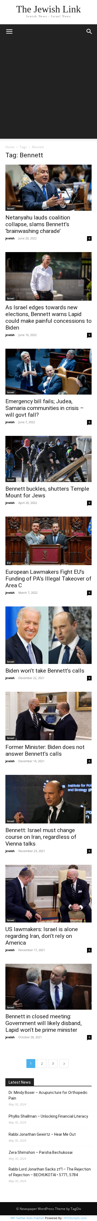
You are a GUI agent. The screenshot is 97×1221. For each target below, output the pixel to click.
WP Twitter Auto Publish (27, 1218)
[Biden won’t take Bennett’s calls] (48, 635)
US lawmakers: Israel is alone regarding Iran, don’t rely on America (41, 936)
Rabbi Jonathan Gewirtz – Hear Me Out (42, 1134)
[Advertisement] (48, 90)
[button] (9, 31)
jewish (10, 238)
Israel (10, 208)
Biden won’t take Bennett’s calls (44, 670)
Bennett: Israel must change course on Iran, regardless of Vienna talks (40, 837)
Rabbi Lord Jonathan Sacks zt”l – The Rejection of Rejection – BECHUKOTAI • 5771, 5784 (50, 1172)
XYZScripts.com (75, 1218)
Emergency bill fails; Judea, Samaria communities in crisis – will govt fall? (44, 408)
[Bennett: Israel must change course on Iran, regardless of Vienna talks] (48, 799)
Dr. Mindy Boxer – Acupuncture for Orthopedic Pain (48, 1095)
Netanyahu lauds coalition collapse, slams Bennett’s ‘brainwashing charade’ (37, 224)
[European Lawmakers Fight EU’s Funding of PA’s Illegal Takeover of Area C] (48, 541)
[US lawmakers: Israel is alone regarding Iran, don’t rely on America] (48, 893)
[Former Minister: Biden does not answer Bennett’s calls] (48, 716)
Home (10, 147)
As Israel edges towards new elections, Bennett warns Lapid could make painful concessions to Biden (48, 317)
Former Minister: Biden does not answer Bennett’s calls (45, 750)
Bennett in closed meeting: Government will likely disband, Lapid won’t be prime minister (43, 1023)
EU (9, 563)
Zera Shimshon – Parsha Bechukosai (40, 1152)
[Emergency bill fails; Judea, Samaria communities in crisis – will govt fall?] (48, 372)
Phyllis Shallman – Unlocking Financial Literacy (48, 1116)
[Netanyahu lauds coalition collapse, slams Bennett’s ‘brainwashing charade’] (48, 188)
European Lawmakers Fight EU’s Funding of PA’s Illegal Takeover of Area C (48, 579)
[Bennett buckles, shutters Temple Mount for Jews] (48, 459)
